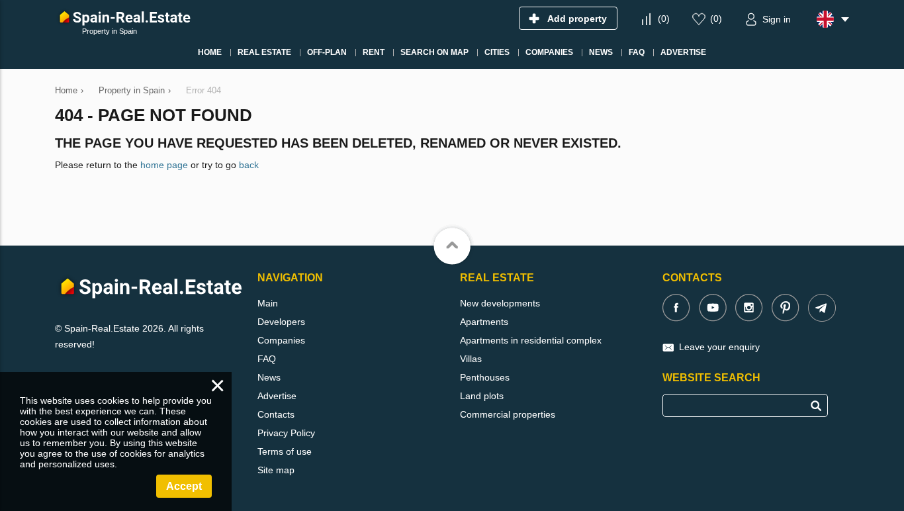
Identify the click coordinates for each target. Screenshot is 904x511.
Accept (184, 486)
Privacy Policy (286, 433)
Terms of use (284, 451)
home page (164, 165)
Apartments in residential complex (531, 340)
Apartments (484, 321)
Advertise (276, 396)
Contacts (275, 414)
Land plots (482, 396)
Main (267, 303)
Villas (471, 358)
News (269, 377)
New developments (500, 303)
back (249, 165)
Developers (281, 321)
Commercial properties (507, 414)
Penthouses (485, 377)
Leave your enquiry (719, 347)
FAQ (266, 358)
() (664, 18)
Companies (281, 340)
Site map (275, 470)
